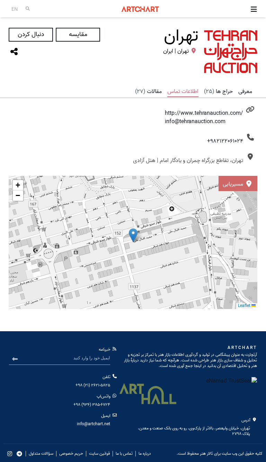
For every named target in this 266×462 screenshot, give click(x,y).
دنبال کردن (31, 34)
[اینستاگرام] (9, 453)
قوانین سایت (99, 453)
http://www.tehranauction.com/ (204, 113)
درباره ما (145, 453)
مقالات (148, 91)
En (14, 9)
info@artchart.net (93, 424)
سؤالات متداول (41, 453)
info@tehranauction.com (195, 122)
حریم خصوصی (71, 453)
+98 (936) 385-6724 (91, 404)
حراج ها (218, 91)
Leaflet (244, 305)
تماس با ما (124, 453)
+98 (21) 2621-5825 (93, 385)
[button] (18, 185)
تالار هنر (206, 453)
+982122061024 (225, 141)
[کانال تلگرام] (19, 453)
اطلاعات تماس (182, 91)
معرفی (245, 91)
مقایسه (78, 34)
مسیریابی (234, 184)
